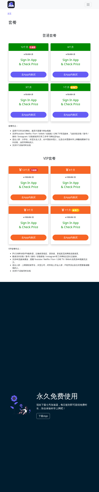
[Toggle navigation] (88, 4)
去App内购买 (28, 74)
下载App (43, 416)
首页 (9, 13)
